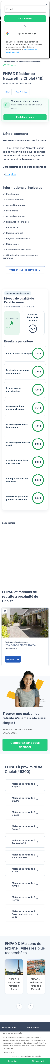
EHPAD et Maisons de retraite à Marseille (36, 984)
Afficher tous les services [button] (23, 269)
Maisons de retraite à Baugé (23, 813)
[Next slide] (31, 1006)
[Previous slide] (19, 1006)
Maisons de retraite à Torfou (23, 898)
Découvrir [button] (11, 659)
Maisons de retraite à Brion (23, 870)
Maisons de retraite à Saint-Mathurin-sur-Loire (23, 914)
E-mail (9, 9)
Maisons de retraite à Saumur (23, 799)
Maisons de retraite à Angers (23, 785)
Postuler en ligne (25, 117)
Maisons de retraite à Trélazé (23, 827)
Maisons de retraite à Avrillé (23, 884)
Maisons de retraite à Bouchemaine (23, 856)
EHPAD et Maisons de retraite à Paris (14, 984)
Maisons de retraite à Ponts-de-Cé (23, 842)
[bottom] (5, 611)
